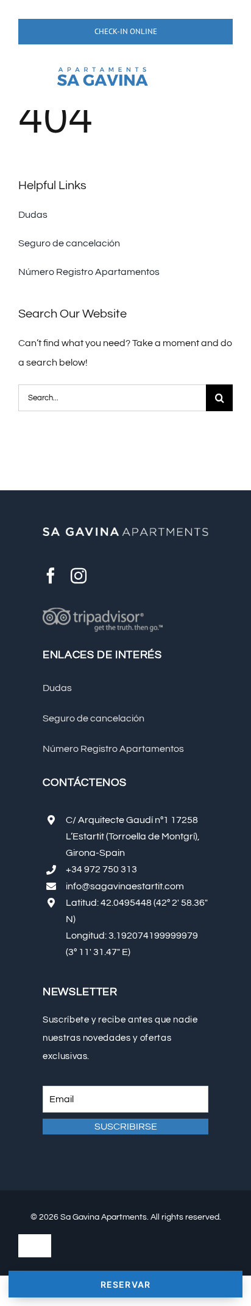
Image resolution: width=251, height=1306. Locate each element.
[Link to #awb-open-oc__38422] (35, 81)
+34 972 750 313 (101, 869)
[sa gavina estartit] (102, 63)
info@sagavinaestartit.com (125, 886)
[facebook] (50, 575)
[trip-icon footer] (103, 612)
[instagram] (79, 575)
